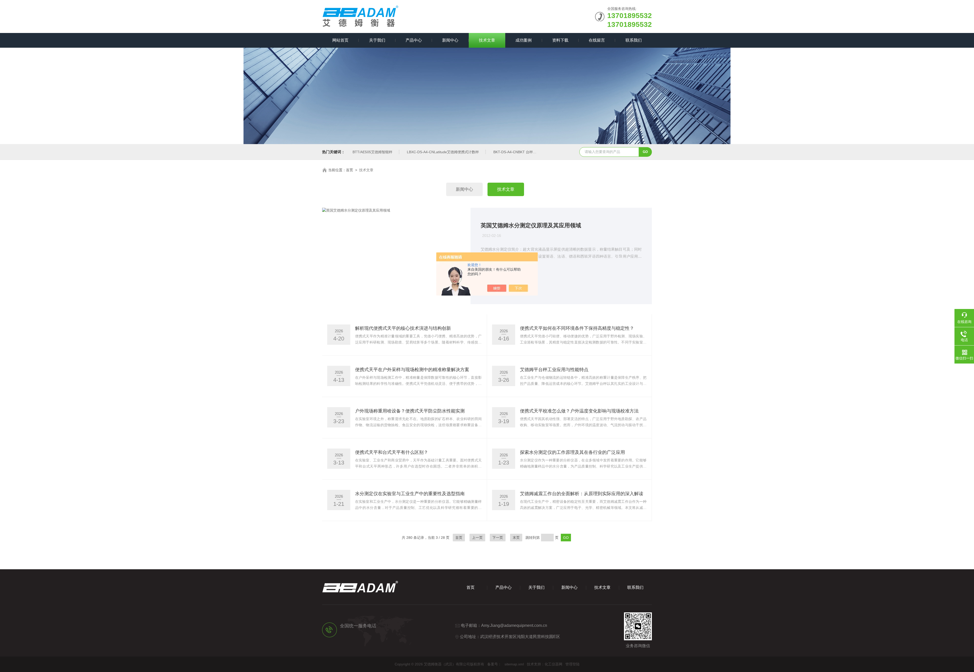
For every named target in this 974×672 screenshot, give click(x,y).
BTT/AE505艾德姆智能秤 (372, 152)
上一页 (477, 538)
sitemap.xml (514, 664)
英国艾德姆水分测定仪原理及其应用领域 (531, 225)
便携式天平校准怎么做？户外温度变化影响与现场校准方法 (579, 410)
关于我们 (377, 40)
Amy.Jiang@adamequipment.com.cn (514, 625)
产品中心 (414, 40)
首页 (349, 170)
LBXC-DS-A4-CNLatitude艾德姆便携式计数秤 (443, 152)
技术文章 (487, 40)
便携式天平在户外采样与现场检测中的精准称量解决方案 (412, 369)
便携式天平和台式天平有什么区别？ (391, 452)
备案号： (494, 664)
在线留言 (597, 40)
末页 (516, 538)
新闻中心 (450, 40)
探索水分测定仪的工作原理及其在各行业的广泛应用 (572, 452)
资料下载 (560, 40)
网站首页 (340, 40)
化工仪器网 (553, 664)
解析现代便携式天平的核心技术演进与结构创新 (403, 328)
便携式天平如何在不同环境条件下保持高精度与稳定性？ (577, 328)
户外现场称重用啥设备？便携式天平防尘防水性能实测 (410, 410)
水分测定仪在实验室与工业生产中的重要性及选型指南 (410, 493)
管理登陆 (572, 664)
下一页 (497, 538)
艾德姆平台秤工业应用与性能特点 (554, 369)
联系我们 (633, 40)
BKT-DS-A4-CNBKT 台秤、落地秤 (520, 152)
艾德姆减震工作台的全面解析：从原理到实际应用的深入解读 (581, 493)
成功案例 (523, 40)
